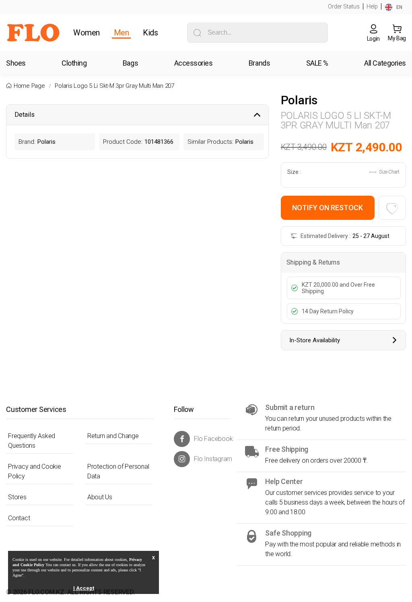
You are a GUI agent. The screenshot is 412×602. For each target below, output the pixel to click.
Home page (29, 85)
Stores (17, 497)
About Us (99, 497)
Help (372, 6)
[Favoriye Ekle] (392, 208)
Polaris (299, 100)
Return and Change (113, 436)
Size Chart (389, 172)
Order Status (344, 6)
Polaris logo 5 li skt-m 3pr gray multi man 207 (114, 85)
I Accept (83, 588)
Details (24, 114)
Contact (19, 518)
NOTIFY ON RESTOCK (327, 207)
